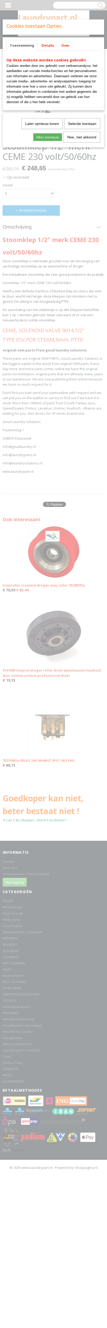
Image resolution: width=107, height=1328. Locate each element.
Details (48, 45)
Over (65, 45)
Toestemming (22, 45)
